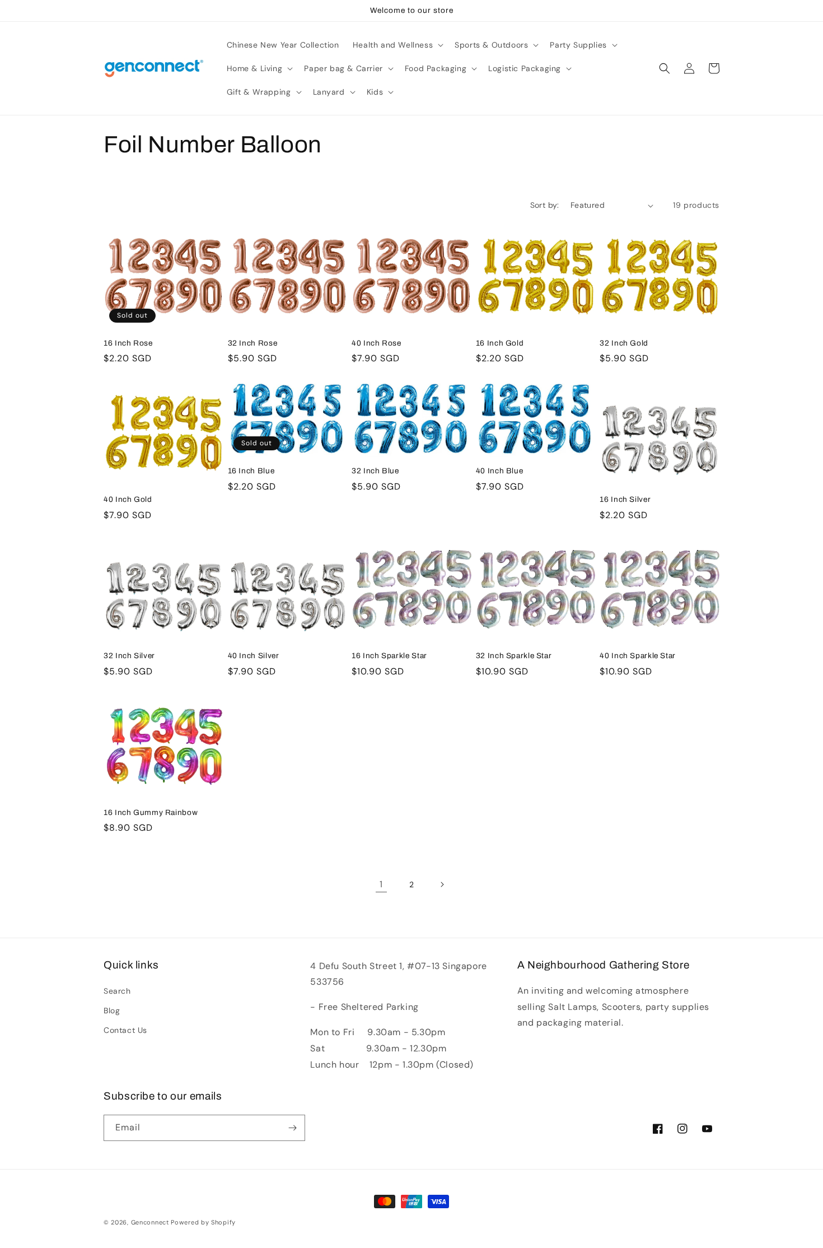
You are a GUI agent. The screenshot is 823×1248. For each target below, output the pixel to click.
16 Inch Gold (500, 343)
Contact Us (125, 1030)
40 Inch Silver (253, 655)
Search (117, 991)
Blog (112, 1010)
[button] (397, 45)
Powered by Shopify (203, 1222)
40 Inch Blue (499, 471)
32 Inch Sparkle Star (514, 655)
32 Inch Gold (624, 343)
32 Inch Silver (129, 655)
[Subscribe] (292, 1128)
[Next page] (441, 884)
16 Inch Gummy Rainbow (151, 812)
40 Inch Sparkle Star (638, 655)
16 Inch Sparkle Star (389, 655)
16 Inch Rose (128, 343)
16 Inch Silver (625, 499)
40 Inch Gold (128, 499)
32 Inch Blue (375, 471)
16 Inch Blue (251, 471)
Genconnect (150, 1222)
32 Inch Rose (253, 343)
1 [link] (381, 884)
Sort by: (544, 205)
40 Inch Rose (376, 343)
